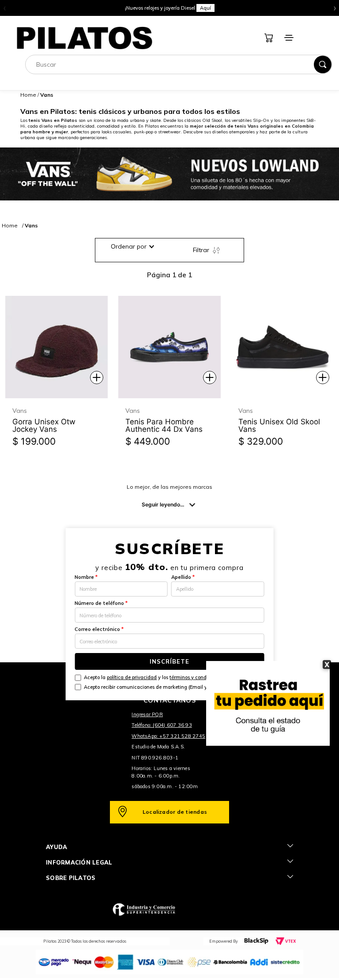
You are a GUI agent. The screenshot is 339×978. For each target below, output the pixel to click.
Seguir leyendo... (163, 504)
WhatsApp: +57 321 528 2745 (168, 736)
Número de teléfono (101, 603)
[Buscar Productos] (322, 64)
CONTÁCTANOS (169, 700)
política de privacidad (132, 677)
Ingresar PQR (147, 714)
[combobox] (179, 64)
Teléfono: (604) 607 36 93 (162, 725)
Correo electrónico (99, 629)
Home (28, 94)
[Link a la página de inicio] (9, 225)
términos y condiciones (196, 677)
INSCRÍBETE (169, 661)
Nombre (86, 577)
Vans (31, 225)
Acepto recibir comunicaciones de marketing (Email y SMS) (152, 687)
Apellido (183, 577)
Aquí (205, 8)
